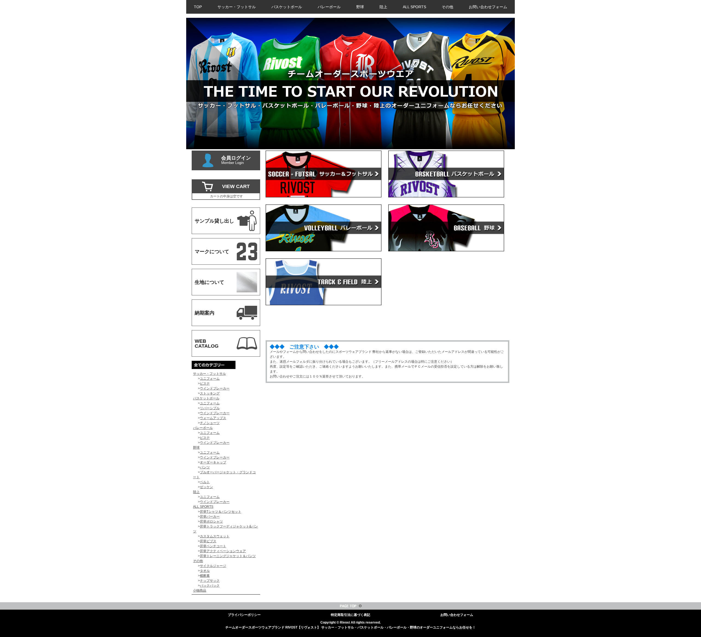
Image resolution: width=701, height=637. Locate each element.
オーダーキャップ (213, 462)
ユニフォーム (210, 379)
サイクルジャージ (213, 566)
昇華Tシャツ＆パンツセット (220, 512)
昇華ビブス (208, 541)
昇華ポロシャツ (211, 521)
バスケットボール (286, 7)
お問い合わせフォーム (488, 7)
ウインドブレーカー (214, 388)
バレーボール (329, 7)
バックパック (210, 585)
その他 (447, 7)
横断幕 (205, 576)
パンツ (205, 467)
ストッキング (210, 393)
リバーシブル (210, 408)
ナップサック (210, 581)
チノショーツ (210, 423)
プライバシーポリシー (244, 615)
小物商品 (199, 590)
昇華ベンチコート (213, 546)
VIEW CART (236, 186)
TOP (198, 7)
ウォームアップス (213, 418)
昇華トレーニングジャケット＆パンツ (228, 556)
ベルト (205, 482)
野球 (360, 7)
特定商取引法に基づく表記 (350, 615)
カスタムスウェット (214, 536)
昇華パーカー (210, 516)
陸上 (383, 7)
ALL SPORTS (414, 7)
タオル (205, 571)
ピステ (205, 383)
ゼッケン (206, 487)
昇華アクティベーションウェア (223, 551)
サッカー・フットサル (236, 7)
